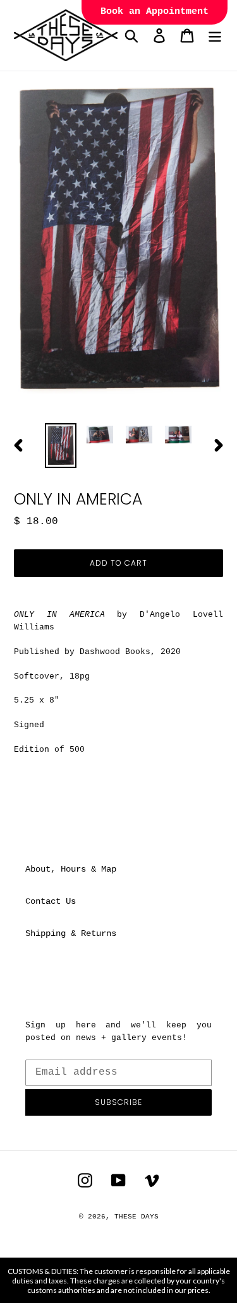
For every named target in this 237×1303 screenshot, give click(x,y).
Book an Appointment (154, 11)
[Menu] (215, 35)
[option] (60, 445)
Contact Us (50, 901)
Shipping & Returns (70, 933)
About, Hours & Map (70, 869)
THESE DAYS (136, 1216)
